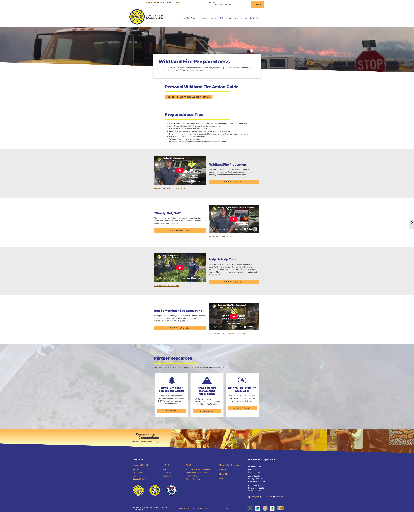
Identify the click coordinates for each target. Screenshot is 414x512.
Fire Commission (232, 18)
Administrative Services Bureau (198, 469)
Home (135, 476)
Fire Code (203, 18)
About (213, 18)
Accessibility (198, 508)
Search (211, 2)
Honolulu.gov (183, 508)
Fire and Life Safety (188, 18)
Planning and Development (197, 473)
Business (136, 469)
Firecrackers (167, 473)
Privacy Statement (213, 508)
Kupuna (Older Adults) (142, 479)
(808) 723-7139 (254, 490)
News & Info (254, 18)
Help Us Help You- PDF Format (166, 286)
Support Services (193, 479)
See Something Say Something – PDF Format (227, 334)
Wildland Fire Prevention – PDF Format (169, 188)
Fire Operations (192, 476)
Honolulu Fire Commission (230, 465)
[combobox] (232, 4)
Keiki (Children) (139, 473)
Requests (243, 18)
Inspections (166, 476)
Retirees (223, 469)
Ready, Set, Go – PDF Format (221, 236)
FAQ (221, 18)
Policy (227, 508)
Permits (165, 469)
